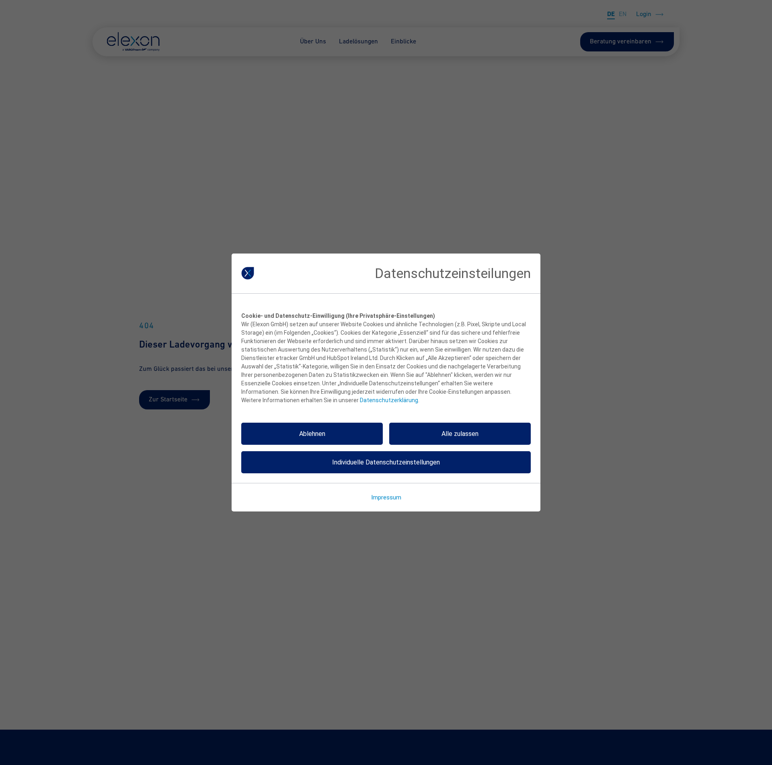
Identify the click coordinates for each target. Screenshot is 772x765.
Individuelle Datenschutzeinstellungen (386, 462)
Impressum (386, 497)
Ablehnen (312, 434)
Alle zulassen (459, 434)
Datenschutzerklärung (389, 400)
